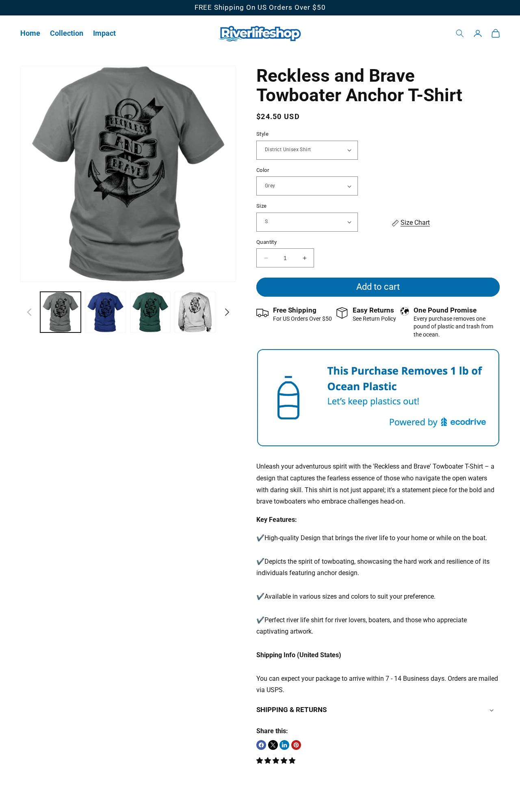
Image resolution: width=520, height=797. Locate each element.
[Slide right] (227, 312)
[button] (66, 33)
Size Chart (415, 222)
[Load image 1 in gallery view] (60, 312)
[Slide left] (29, 312)
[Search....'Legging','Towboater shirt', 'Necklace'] (460, 33)
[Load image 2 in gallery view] (105, 312)
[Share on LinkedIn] (284, 745)
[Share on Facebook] (261, 745)
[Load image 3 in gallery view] (150, 312)
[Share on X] (273, 745)
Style (262, 134)
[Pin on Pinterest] (296, 745)
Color (262, 170)
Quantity (266, 242)
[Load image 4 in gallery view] (195, 312)
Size (261, 206)
